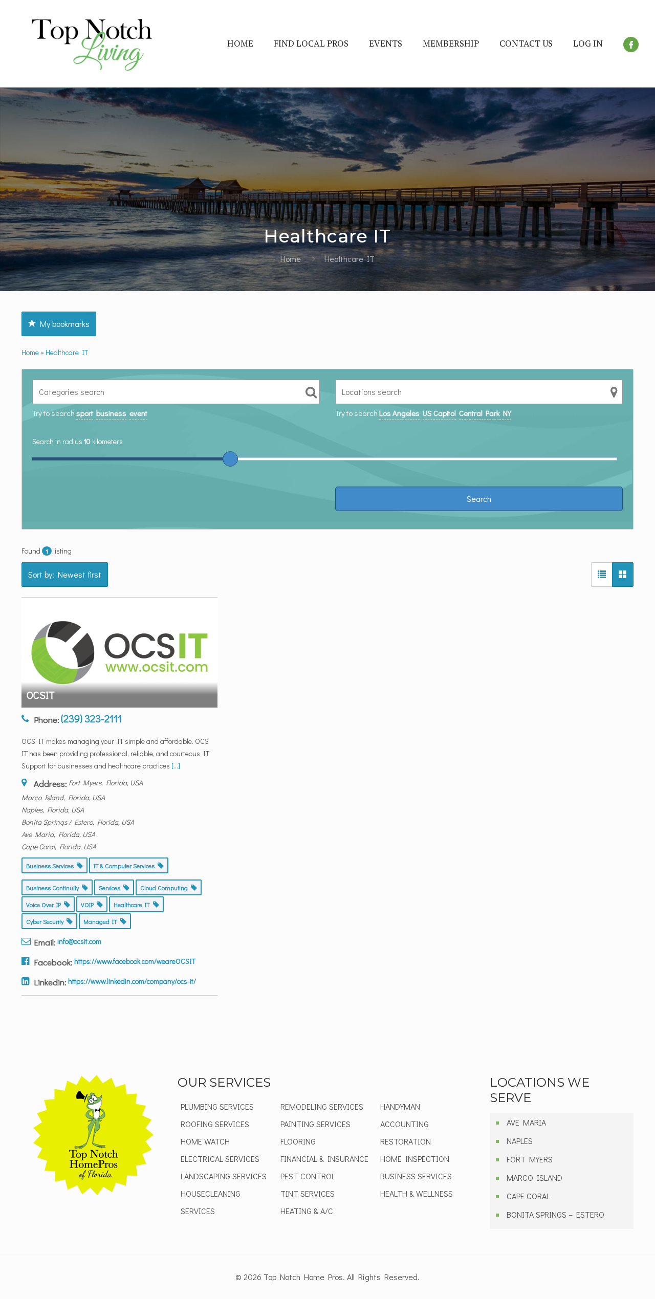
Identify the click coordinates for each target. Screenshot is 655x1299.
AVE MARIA (526, 1122)
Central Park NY (485, 413)
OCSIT (41, 694)
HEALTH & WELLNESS (416, 1193)
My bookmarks (63, 323)
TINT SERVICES (307, 1193)
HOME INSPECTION (414, 1158)
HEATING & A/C (306, 1210)
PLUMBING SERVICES (217, 1106)
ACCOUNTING (404, 1123)
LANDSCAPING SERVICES (224, 1176)
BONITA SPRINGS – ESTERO (555, 1214)
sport (84, 413)
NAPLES (520, 1140)
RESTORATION (405, 1141)
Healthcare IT (67, 352)
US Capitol (439, 413)
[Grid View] (623, 574)
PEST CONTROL (307, 1176)
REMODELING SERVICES (321, 1106)
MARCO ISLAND (534, 1177)
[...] (175, 765)
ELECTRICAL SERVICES (220, 1158)
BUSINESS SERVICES (416, 1176)
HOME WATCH (205, 1141)
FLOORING (298, 1141)
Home (290, 258)
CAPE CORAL (528, 1196)
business (111, 413)
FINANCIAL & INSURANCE (324, 1158)
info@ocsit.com (79, 941)
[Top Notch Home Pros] (92, 43)
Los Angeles (399, 413)
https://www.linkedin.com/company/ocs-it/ (132, 981)
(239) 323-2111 (91, 718)
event (138, 413)
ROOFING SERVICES (215, 1123)
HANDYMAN (400, 1106)
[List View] (602, 574)
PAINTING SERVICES (315, 1123)
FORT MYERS (530, 1159)
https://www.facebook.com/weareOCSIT (134, 961)
